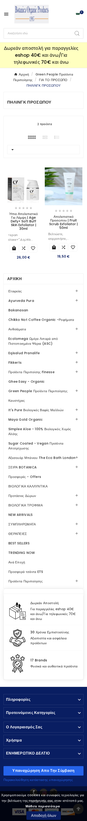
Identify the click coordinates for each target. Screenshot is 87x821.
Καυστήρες (16, 400)
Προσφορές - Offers (24, 476)
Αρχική (14, 278)
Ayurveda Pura (21, 300)
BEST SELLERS (19, 543)
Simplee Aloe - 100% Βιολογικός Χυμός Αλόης (39, 431)
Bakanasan (18, 310)
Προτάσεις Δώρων (22, 495)
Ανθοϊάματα (17, 329)
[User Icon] (69, 14)
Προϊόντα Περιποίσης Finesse (31, 372)
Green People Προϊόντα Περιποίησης (38, 391)
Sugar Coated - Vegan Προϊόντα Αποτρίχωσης (36, 446)
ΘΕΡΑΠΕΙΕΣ (17, 533)
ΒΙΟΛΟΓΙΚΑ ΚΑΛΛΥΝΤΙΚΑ (28, 486)
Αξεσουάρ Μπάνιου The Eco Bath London (42, 457)
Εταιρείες (15, 291)
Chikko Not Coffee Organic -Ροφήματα (41, 319)
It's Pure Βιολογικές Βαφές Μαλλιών (36, 410)
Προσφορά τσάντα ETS (25, 571)
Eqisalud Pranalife (24, 353)
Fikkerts (15, 362)
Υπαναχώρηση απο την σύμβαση (43, 770)
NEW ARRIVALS (20, 514)
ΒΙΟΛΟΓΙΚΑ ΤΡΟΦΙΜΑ (25, 505)
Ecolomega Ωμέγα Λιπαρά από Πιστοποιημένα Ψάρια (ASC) (33, 341)
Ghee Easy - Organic (26, 381)
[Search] (77, 33)
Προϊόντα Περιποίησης (25, 581)
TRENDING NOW (21, 552)
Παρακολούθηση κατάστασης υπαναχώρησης (38, 779)
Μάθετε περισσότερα (43, 806)
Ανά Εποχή (16, 562)
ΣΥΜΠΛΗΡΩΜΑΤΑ (22, 524)
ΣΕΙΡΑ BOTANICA (22, 467)
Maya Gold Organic (25, 419)
